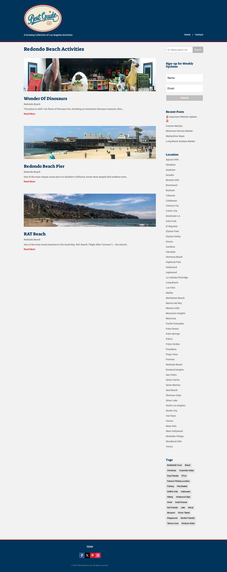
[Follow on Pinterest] (92, 555)
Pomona (170, 359)
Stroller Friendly (188, 518)
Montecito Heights (175, 313)
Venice (169, 421)
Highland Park (173, 262)
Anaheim (170, 170)
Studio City (171, 410)
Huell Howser (181, 502)
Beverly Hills (172, 180)
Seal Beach (172, 390)
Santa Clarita (173, 380)
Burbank (170, 190)
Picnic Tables (184, 513)
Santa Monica (173, 385)
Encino (169, 241)
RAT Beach (35, 234)
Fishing (170, 486)
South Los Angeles (175, 405)
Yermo (169, 446)
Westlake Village (175, 436)
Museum (171, 513)
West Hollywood (174, 431)
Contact (199, 34)
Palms (169, 339)
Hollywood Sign (183, 497)
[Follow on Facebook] (82, 555)
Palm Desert (172, 328)
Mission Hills (172, 308)
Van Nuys (171, 415)
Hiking (170, 497)
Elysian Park (172, 231)
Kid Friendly (172, 507)
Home (187, 34)
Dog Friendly (172, 476)
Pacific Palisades (175, 323)
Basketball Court (174, 465)
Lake (183, 507)
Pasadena (171, 349)
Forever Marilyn (174, 126)
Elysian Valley (173, 236)
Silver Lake (171, 400)
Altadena (170, 164)
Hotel (169, 502)
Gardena (170, 246)
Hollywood (171, 267)
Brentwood (171, 185)
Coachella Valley (186, 470)
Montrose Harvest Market (179, 131)
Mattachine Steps (175, 136)
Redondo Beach (32, 104)
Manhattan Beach (175, 298)
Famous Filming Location (178, 481)
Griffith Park (172, 491)
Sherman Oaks (173, 395)
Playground (172, 518)
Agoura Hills (172, 159)
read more (29, 113)
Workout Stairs (188, 523)
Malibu (169, 292)
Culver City (171, 210)
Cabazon (170, 195)
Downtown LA (173, 216)
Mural (190, 507)
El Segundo (172, 226)
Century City (172, 205)
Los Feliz (170, 287)
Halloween (185, 491)
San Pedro (171, 375)
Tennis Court (172, 523)
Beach (187, 465)
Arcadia (170, 175)
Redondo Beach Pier (44, 166)
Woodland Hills (174, 441)
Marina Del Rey (174, 303)
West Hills (171, 426)
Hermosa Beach (174, 257)
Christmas (171, 470)
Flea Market (182, 486)
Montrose (171, 318)
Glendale (170, 252)
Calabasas (171, 200)
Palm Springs (173, 333)
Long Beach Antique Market (180, 141)
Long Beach (172, 282)
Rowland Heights (175, 369)
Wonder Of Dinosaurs (45, 98)
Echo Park (171, 221)
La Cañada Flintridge (177, 277)
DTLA (184, 476)
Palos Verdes (173, 344)
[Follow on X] (87, 555)
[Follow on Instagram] (98, 555)
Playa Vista (172, 354)
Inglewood (171, 272)
